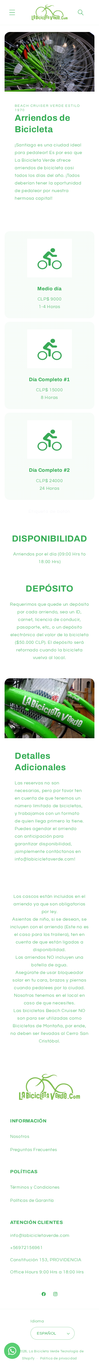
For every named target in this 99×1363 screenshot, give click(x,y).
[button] (12, 12)
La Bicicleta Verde (44, 1351)
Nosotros (19, 1136)
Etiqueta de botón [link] (49, 511)
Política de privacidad (58, 1358)
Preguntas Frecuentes (33, 1150)
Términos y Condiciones (35, 1187)
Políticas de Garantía (32, 1200)
